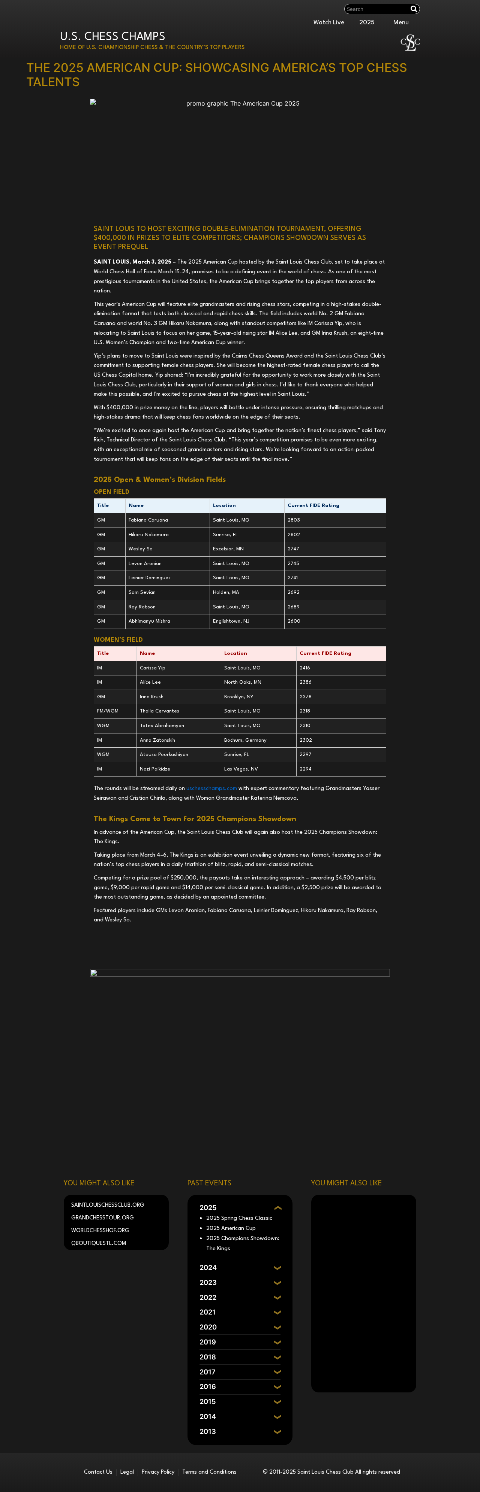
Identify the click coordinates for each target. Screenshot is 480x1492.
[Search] (415, 9)
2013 (208, 1431)
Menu (401, 22)
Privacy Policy (158, 1472)
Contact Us (98, 1472)
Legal (127, 1472)
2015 (208, 1401)
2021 (208, 1312)
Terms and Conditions (209, 1472)
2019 (208, 1342)
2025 (367, 22)
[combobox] (376, 9)
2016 (208, 1386)
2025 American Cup (231, 1228)
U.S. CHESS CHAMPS (112, 37)
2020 (208, 1327)
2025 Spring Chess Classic (239, 1218)
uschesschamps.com (211, 788)
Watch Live (329, 22)
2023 (208, 1282)
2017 (208, 1372)
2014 (208, 1416)
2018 (208, 1357)
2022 (208, 1297)
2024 (208, 1267)
